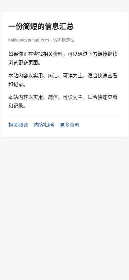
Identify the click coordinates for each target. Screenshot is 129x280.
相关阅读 (18, 125)
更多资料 (70, 125)
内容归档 (44, 125)
